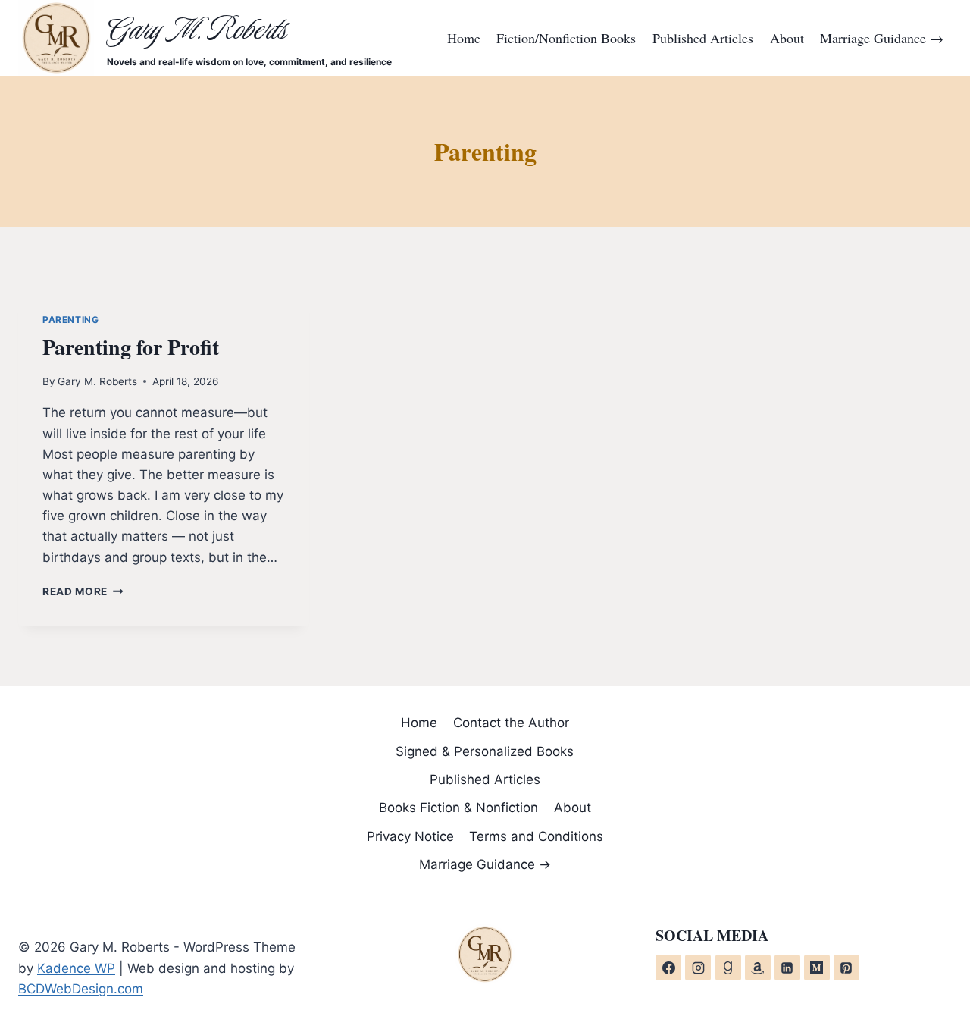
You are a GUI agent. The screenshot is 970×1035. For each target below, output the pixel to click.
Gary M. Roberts (97, 381)
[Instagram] (698, 967)
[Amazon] (758, 967)
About (787, 38)
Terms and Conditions (536, 836)
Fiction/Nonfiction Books (566, 38)
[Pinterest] (846, 967)
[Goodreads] (728, 967)
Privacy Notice (410, 836)
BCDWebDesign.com (80, 988)
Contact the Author (511, 722)
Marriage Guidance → (881, 38)
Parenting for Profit (130, 346)
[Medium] (817, 967)
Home (463, 38)
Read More (83, 591)
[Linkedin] (787, 967)
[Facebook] (668, 967)
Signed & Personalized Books (485, 751)
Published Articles (702, 38)
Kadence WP (76, 968)
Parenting (70, 319)
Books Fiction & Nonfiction (458, 807)
